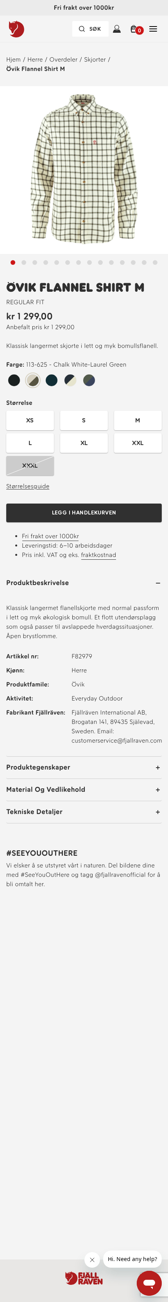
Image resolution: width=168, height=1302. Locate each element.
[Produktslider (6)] (78, 262)
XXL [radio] (137, 443)
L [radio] (30, 443)
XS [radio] (30, 420)
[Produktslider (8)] (100, 262)
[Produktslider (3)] (45, 262)
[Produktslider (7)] (89, 262)
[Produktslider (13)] (155, 262)
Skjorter (94, 59)
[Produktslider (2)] (34, 262)
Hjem (13, 59)
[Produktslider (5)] (67, 262)
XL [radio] (84, 443)
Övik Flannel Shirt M (35, 69)
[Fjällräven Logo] (84, 1278)
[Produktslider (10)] (122, 262)
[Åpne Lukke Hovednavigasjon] (153, 29)
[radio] (14, 381)
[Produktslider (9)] (111, 262)
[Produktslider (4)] (56, 262)
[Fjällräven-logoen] (32, 28)
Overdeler (64, 59)
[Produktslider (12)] (144, 262)
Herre (35, 59)
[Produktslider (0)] (13, 262)
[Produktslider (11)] (133, 262)
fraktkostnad (98, 555)
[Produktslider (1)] (23, 262)
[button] (135, 28)
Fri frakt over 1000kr (50, 536)
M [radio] (137, 420)
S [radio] (84, 420)
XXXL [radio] (30, 465)
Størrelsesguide (27, 486)
